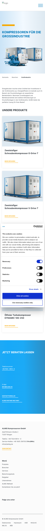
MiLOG (4, 525)
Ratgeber (5, 477)
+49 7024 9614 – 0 (14, 439)
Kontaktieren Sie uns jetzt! (11, 487)
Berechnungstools (8, 474)
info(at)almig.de (7, 444)
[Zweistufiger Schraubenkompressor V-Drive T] (22, 186)
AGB (26, 523)
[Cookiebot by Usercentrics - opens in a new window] (33, 226)
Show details (34, 289)
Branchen (5, 467)
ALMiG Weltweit (7, 484)
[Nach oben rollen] (41, 518)
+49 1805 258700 (19, 441)
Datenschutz (6, 523)
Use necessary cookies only (22, 303)
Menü (39, 5)
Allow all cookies (22, 296)
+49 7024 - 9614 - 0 (8, 369)
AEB (11, 525)
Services (5, 471)
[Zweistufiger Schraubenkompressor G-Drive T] (22, 131)
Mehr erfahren (10, 161)
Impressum (17, 523)
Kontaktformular (8, 396)
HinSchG (34, 523)
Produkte (5, 464)
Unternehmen (6, 480)
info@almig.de (7, 387)
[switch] (40, 268)
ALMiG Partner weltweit (10, 400)
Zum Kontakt (6, 448)
